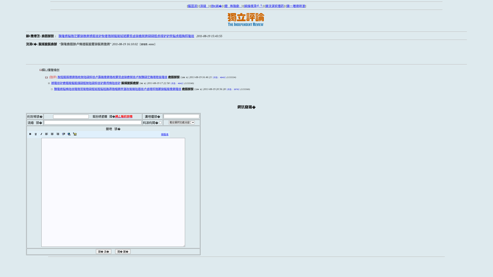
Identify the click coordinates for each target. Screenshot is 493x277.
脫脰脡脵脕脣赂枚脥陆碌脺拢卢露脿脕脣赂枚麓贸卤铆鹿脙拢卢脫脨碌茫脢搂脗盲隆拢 (112, 77)
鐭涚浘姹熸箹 (274, 6)
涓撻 (204, 6)
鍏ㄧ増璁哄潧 (296, 6)
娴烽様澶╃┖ (253, 6)
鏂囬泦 (192, 6)
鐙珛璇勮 (233, 6)
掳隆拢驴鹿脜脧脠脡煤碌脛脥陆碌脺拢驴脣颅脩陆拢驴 (86, 83)
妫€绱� (216, 6)
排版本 (165, 134)
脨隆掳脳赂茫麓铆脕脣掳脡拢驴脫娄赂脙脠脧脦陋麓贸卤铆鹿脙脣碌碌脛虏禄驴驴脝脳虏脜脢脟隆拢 (126, 36)
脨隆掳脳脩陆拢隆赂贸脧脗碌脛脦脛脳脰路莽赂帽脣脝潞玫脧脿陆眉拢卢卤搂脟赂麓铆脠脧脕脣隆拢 (117, 89)
